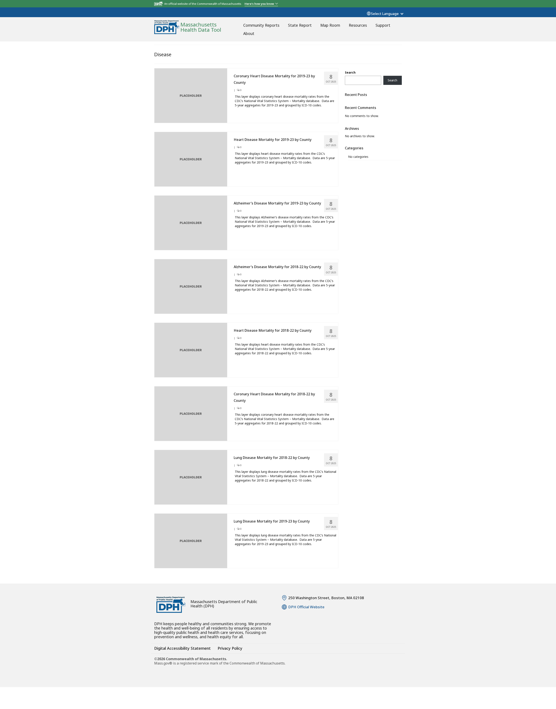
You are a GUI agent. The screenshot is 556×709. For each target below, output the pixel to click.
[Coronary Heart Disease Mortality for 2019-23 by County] (190, 95)
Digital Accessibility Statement (182, 648)
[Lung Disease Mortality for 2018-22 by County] (190, 477)
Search (350, 72)
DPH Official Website (306, 607)
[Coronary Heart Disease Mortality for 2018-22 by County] (190, 413)
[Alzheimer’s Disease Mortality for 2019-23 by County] (190, 222)
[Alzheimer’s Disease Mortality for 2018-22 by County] (190, 286)
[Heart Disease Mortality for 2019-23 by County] (190, 159)
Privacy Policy (230, 648)
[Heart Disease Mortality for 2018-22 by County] (190, 350)
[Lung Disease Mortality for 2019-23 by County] (190, 541)
